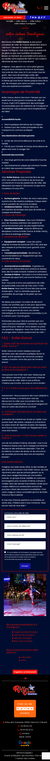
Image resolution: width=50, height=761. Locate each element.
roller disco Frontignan (23, 638)
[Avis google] (25, 744)
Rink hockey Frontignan (23, 641)
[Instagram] (44, 17)
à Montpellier (26, 657)
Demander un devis (12, 17)
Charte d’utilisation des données (18, 755)
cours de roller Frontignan (24, 635)
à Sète (23, 660)
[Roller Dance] (14, 13)
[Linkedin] (35, 17)
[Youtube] (39, 17)
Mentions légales (24, 752)
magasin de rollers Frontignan (26, 632)
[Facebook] (30, 17)
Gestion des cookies (25, 758)
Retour (25, 28)
